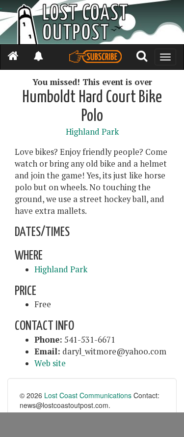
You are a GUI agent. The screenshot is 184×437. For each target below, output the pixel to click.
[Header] (92, 22)
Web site (50, 363)
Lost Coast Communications (87, 395)
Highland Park (92, 131)
